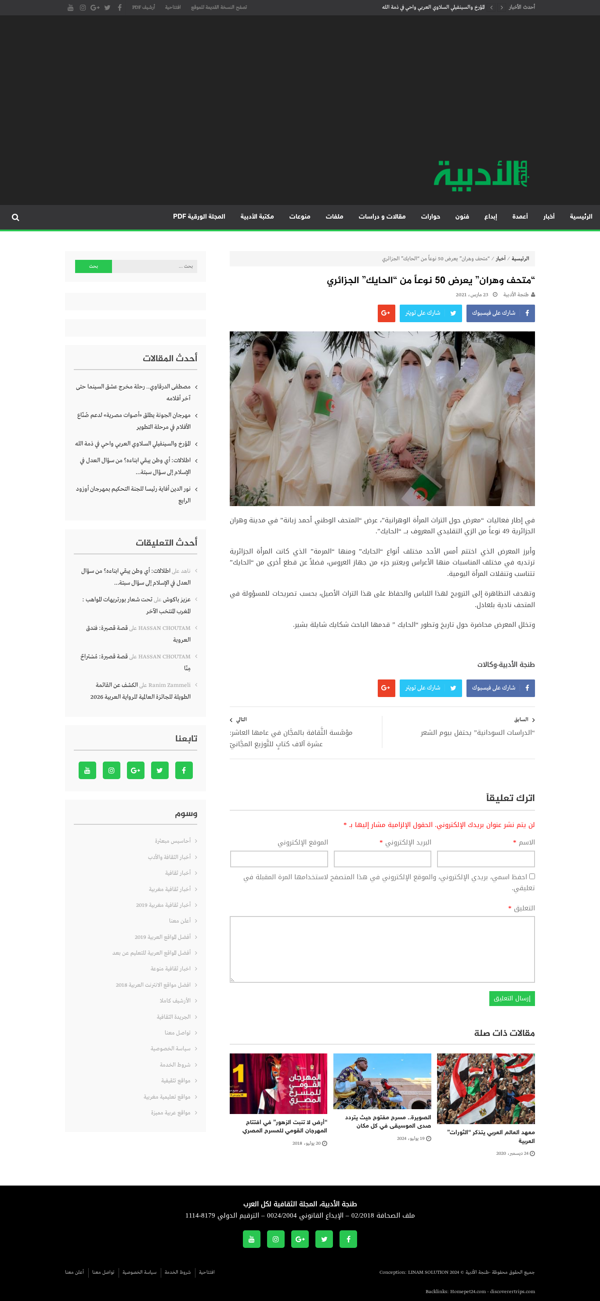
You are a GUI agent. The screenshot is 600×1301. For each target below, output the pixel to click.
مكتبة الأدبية (257, 217)
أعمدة (520, 217)
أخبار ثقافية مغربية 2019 (163, 905)
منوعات (300, 217)
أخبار (549, 217)
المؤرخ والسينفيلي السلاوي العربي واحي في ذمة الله (433, 7)
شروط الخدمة (175, 1065)
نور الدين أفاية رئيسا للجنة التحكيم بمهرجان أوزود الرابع (133, 495)
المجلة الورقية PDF (199, 217)
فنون (462, 217)
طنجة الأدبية (516, 294)
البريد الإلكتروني (405, 842)
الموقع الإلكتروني (303, 842)
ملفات (334, 217)
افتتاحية (173, 7)
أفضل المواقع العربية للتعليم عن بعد (151, 953)
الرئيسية (581, 217)
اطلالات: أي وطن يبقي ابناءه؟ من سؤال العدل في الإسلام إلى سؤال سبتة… (135, 466)
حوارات (430, 217)
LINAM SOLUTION (428, 1272)
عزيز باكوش (177, 600)
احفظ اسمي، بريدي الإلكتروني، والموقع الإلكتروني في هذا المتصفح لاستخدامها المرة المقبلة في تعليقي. (389, 883)
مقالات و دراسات (382, 217)
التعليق (521, 908)
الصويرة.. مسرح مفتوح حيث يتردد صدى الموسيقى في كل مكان (388, 1122)
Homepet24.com (468, 1292)
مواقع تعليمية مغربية (167, 1097)
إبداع (490, 217)
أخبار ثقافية (178, 873)
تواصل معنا (178, 1033)
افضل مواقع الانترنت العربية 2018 (153, 985)
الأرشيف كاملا (175, 1001)
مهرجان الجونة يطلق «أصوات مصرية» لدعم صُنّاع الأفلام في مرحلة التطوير (134, 421)
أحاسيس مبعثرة (173, 841)
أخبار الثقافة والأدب (169, 857)
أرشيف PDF (143, 7)
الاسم (524, 842)
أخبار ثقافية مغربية (170, 889)
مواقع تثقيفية (176, 1081)
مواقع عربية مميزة (171, 1113)
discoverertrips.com (512, 1292)
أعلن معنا (180, 921)
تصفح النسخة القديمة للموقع (219, 7)
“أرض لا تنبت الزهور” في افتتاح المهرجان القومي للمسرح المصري (284, 1127)
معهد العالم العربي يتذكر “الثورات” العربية (491, 1137)
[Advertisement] (300, 92)
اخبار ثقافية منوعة (171, 969)
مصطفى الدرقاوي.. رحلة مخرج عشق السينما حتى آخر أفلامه (133, 393)
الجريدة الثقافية (174, 1017)
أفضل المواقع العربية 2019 (163, 937)
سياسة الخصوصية (171, 1049)
